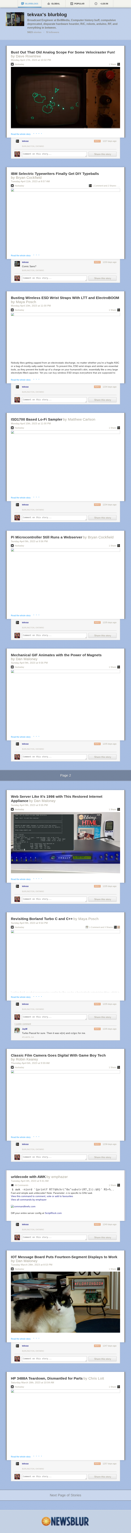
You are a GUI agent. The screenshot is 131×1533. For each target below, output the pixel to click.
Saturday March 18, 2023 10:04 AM (32, 1382)
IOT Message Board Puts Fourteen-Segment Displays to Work (64, 1257)
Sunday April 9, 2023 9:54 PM (29, 923)
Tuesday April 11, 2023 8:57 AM (30, 181)
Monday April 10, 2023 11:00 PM (31, 305)
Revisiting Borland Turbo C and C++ (42, 919)
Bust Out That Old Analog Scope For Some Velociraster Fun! (63, 52)
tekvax (25, 141)
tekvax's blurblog (47, 14)
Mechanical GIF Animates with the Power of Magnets (56, 655)
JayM (24, 1029)
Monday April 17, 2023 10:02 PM (31, 60)
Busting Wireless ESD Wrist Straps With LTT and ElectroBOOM (65, 298)
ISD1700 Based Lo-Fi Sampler (36, 419)
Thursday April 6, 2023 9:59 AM (30, 1063)
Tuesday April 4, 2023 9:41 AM (30, 1181)
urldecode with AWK (28, 1177)
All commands (21, 1185)
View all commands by (29, 1199)
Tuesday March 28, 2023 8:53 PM (31, 1264)
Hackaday (19, 64)
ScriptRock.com (53, 1213)
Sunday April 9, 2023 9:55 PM (29, 805)
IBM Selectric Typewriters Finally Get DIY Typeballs (55, 174)
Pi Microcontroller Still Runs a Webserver (46, 537)
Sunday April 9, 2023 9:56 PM (29, 541)
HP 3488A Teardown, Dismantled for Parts (47, 1378)
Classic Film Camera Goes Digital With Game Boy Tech (58, 1055)
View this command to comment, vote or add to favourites (42, 1196)
